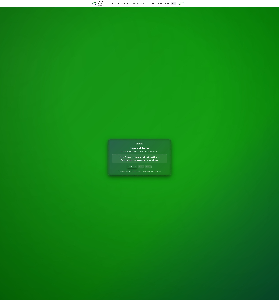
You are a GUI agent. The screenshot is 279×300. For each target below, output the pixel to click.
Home (111, 3)
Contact (167, 3)
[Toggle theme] (173, 3)
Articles (160, 3)
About (117, 3)
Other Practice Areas (139, 3)
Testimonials (151, 3)
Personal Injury (126, 3)
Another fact (132, 167)
